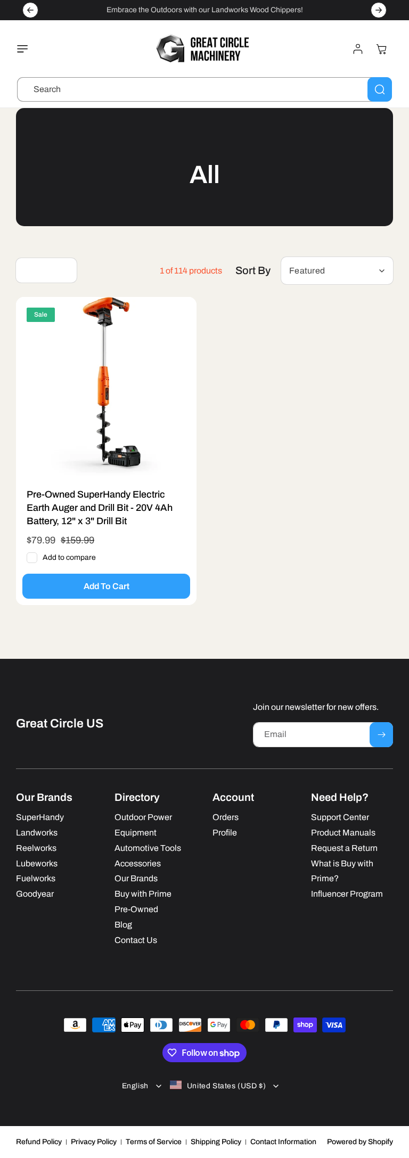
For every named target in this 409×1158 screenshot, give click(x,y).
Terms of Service (154, 1142)
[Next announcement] (379, 10)
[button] (25, 49)
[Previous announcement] (30, 10)
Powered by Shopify (360, 1142)
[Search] (379, 89)
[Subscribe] (381, 734)
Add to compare (69, 557)
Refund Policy (39, 1142)
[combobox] (204, 89)
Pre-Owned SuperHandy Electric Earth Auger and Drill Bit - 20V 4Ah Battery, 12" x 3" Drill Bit (100, 507)
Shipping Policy (216, 1142)
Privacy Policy (94, 1142)
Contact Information (283, 1142)
